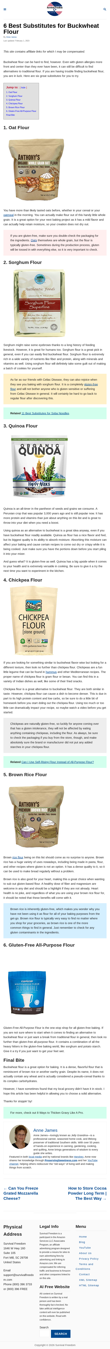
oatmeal (8, 215)
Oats (34, 240)
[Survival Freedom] (55, 9)
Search (44, 1327)
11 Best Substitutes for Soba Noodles (45, 413)
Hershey (78, 1156)
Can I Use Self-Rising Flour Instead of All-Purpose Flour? (57, 762)
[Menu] (5, 9)
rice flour (17, 857)
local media (35, 1156)
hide (23, 87)
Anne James (11, 37)
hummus (51, 671)
